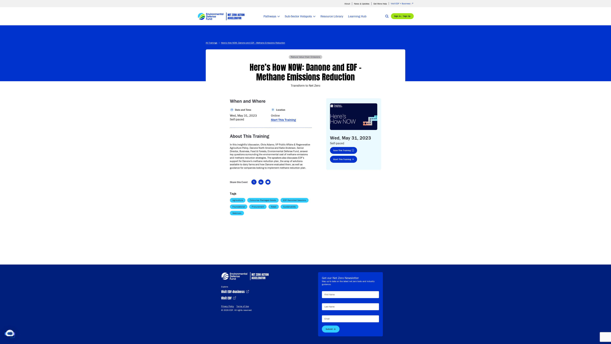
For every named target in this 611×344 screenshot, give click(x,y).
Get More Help (380, 3)
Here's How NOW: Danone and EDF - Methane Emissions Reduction (253, 42)
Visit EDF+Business (233, 291)
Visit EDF (226, 298)
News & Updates (361, 3)
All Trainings (211, 42)
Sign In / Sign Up (402, 16)
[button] (10, 334)
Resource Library (331, 16)
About (347, 3)
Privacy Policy (227, 306)
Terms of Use (242, 306)
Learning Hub (357, 16)
